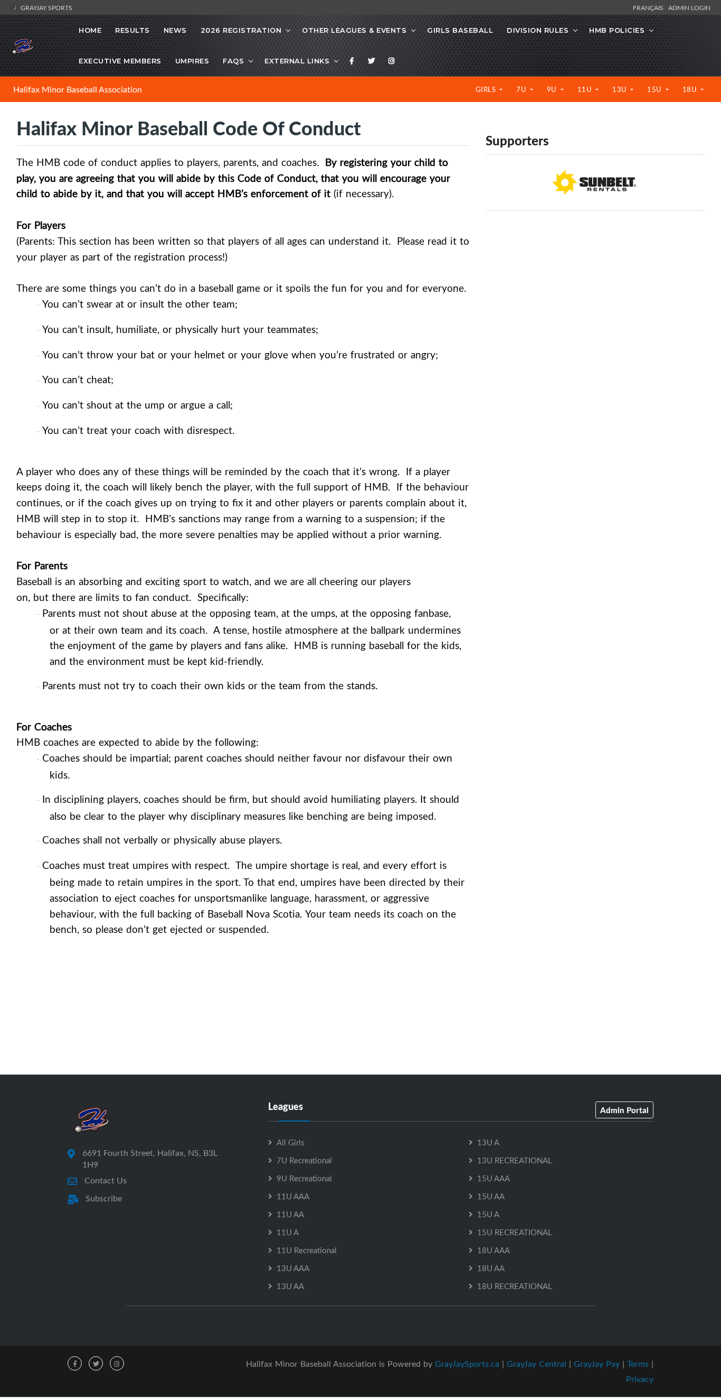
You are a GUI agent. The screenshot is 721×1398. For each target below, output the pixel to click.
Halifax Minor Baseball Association (77, 89)
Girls (487, 89)
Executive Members (120, 61)
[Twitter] (372, 60)
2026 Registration (241, 30)
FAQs (233, 61)
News (175, 30)
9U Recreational (304, 1178)
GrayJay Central (536, 1363)
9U (553, 89)
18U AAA (493, 1250)
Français (650, 7)
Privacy (639, 1379)
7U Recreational (304, 1160)
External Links (296, 61)
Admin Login (689, 7)
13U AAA (293, 1268)
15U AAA (493, 1178)
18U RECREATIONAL (514, 1286)
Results (132, 30)
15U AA (491, 1196)
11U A (288, 1232)
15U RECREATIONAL (514, 1232)
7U (522, 89)
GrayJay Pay (597, 1363)
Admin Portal (624, 1110)
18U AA (491, 1268)
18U (690, 89)
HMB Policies (616, 30)
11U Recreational (307, 1250)
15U (655, 89)
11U (585, 89)
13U (620, 89)
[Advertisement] (595, 293)
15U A (488, 1214)
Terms (638, 1363)
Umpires (192, 61)
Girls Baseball (460, 30)
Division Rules (537, 30)
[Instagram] (391, 60)
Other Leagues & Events (354, 30)
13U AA (290, 1286)
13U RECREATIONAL (514, 1160)
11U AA (290, 1214)
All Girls (290, 1142)
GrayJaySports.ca (467, 1363)
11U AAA (293, 1196)
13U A (488, 1142)
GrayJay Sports (45, 7)
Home (90, 30)
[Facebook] (352, 60)
